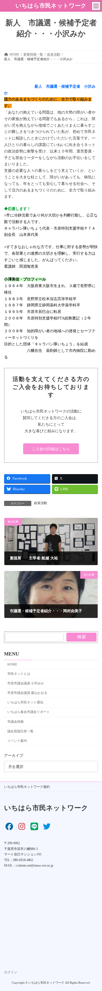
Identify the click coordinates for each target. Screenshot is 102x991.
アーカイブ (13, 756)
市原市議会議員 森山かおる (27, 693)
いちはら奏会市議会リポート (28, 712)
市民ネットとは (18, 674)
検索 (81, 637)
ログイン (10, 972)
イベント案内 (17, 741)
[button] (51, 448)
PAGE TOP (94, 955)
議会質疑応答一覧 (20, 731)
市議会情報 (15, 722)
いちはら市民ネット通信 (25, 702)
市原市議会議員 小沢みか (25, 683)
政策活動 (40, 503)
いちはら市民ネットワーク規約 (27, 787)
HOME (12, 664)
